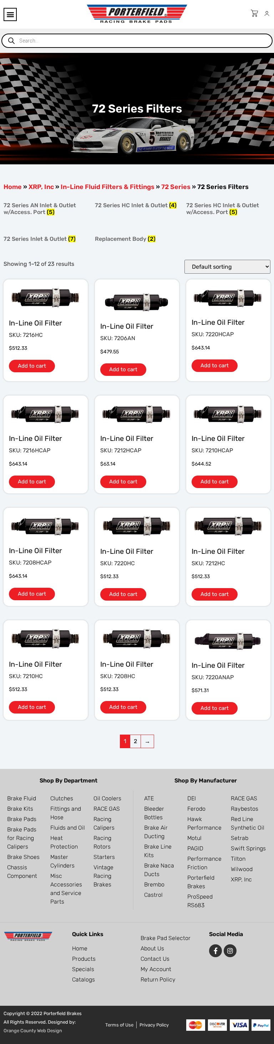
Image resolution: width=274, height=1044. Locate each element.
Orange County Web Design (33, 1030)
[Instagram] (230, 950)
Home (13, 187)
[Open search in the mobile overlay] (137, 40)
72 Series (176, 187)
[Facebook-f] (215, 950)
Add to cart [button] (32, 366)
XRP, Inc (41, 187)
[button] (10, 14)
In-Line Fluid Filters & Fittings (107, 187)
